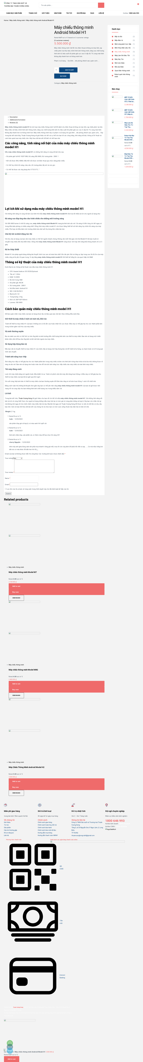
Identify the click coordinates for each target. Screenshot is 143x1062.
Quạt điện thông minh (122, 71)
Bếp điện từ (119, 40)
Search (101, 5)
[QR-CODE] (27, 867)
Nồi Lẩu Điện (119, 67)
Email (7, 485)
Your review (9, 472)
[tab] (56, 117)
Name (7, 478)
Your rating (9, 458)
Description (14, 117)
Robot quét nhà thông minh (122, 75)
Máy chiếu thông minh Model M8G (23, 670)
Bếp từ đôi (118, 37)
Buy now (63, 76)
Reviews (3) (14, 123)
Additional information (17, 120)
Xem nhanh (16, 598)
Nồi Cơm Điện (119, 63)
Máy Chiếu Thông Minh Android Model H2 (26, 767)
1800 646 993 (134, 13)
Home (6, 20)
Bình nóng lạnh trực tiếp (123, 44)
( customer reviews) (61, 40)
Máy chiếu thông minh (17, 20)
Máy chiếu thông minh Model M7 (23, 572)
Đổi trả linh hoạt (44, 811)
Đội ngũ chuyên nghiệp (114, 811)
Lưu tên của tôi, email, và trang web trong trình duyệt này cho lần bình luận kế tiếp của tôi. (38, 489)
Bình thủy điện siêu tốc (123, 48)
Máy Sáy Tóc (119, 59)
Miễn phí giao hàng (12, 811)
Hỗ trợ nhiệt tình (78, 811)
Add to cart (69, 70)
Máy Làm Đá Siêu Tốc (122, 55)
